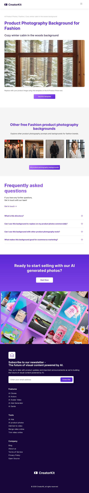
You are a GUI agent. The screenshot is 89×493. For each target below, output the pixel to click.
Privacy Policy (14, 455)
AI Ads (11, 419)
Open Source (14, 458)
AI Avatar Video (14, 400)
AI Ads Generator (15, 403)
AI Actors (12, 396)
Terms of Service (15, 452)
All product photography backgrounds (44, 167)
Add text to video (15, 426)
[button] (82, 4)
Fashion (21, 16)
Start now (44, 280)
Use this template (44, 96)
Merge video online (16, 429)
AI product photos (16, 423)
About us (12, 449)
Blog (10, 445)
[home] (13, 4)
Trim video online (15, 432)
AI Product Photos (10, 16)
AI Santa (12, 406)
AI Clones (12, 393)
